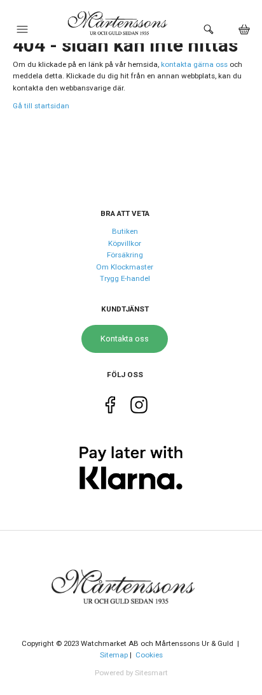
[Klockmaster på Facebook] (110, 407)
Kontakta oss (124, 338)
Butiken (125, 231)
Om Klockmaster (124, 266)
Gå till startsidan (41, 105)
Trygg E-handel (125, 278)
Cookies (149, 654)
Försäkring (125, 254)
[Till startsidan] (131, 579)
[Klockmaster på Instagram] (139, 407)
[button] (22, 32)
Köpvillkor (124, 243)
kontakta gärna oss (194, 64)
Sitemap (114, 654)
